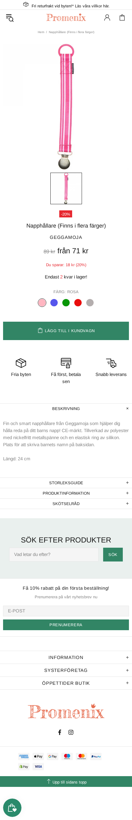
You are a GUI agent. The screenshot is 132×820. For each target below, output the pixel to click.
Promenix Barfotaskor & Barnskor (66, 17)
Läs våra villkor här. (92, 6)
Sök (113, 554)
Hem (41, 32)
